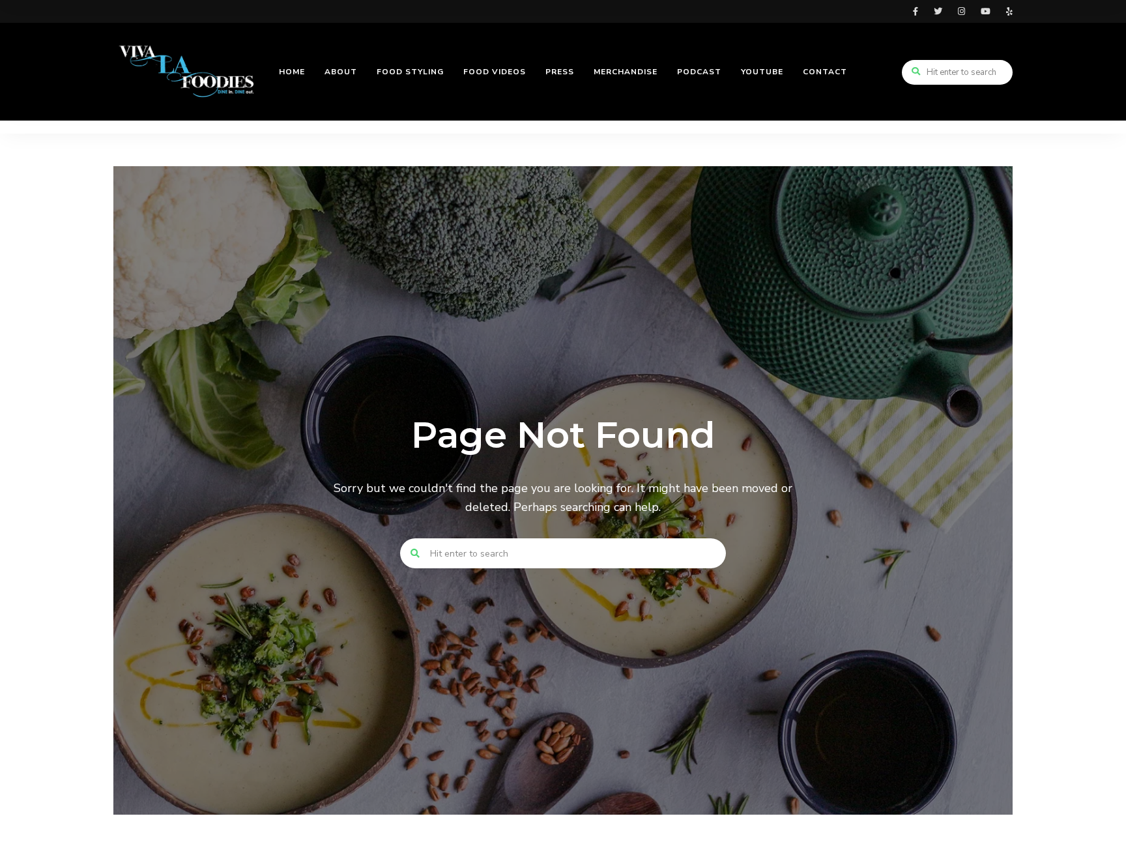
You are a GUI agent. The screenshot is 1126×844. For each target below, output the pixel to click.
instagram (961, 11)
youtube (985, 11)
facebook (915, 11)
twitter (938, 11)
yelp (1009, 11)
